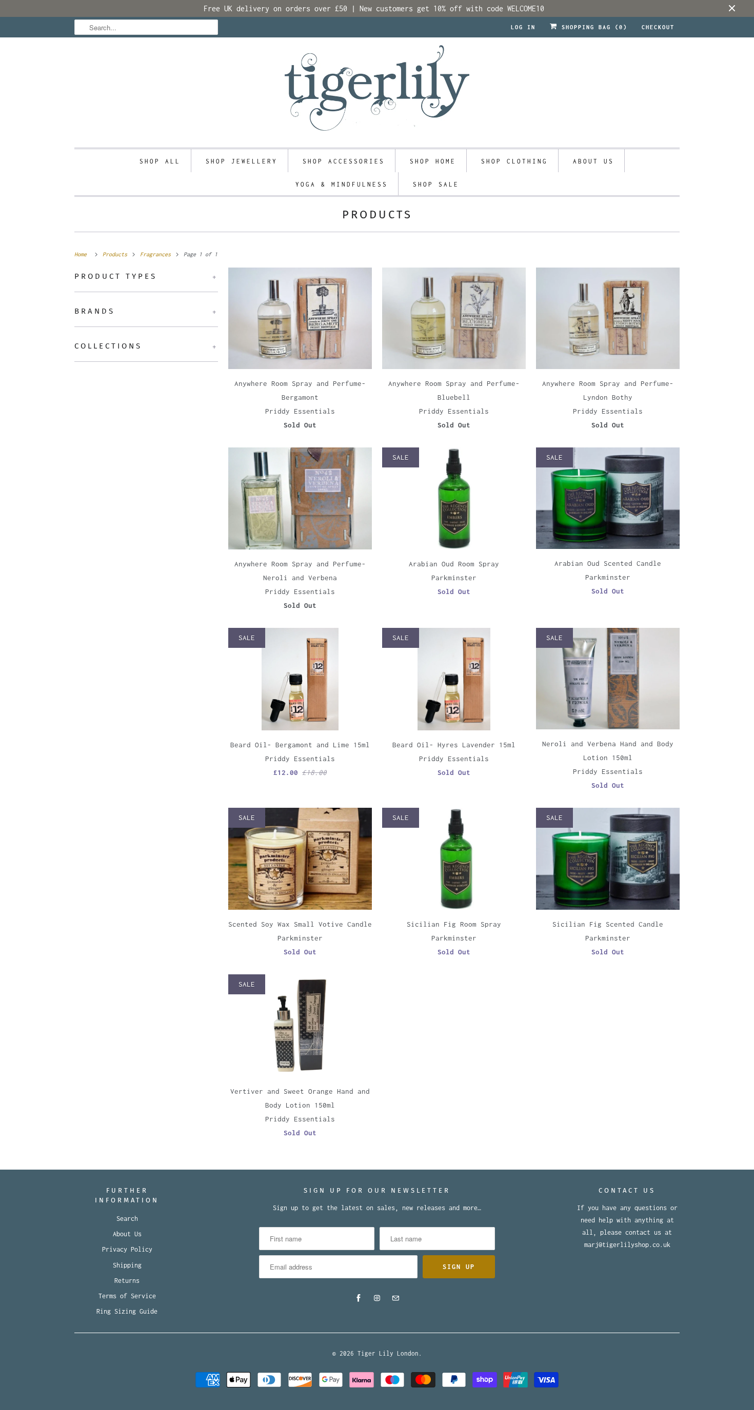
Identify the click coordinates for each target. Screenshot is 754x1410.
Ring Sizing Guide (126, 1311)
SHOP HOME (433, 161)
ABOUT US (593, 161)
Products (377, 214)
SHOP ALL (160, 161)
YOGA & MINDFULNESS (341, 184)
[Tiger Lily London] (377, 91)
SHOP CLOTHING (514, 161)
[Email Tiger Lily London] (395, 1298)
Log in (523, 27)
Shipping (127, 1265)
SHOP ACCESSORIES (344, 161)
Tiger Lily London (388, 1353)
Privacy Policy (127, 1249)
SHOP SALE (436, 184)
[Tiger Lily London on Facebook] (358, 1298)
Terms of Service (127, 1296)
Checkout (658, 27)
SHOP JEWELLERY (241, 161)
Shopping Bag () (592, 27)
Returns (127, 1280)
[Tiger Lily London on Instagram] (377, 1298)
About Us (127, 1234)
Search (127, 1218)
